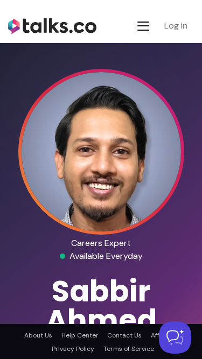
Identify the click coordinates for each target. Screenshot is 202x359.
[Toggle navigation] (143, 26)
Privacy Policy (73, 348)
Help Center (80, 335)
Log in (175, 25)
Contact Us (124, 335)
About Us (38, 335)
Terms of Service (128, 348)
